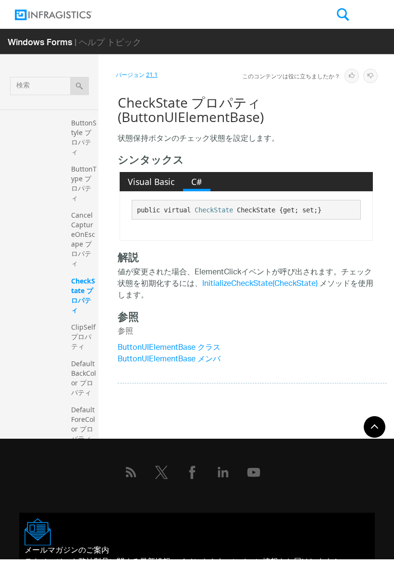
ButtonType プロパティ (84, 183)
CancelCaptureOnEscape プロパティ (83, 239)
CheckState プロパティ (83, 295)
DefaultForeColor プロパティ (83, 424)
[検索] (79, 86)
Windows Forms (40, 41)
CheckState (214, 210)
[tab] (151, 181)
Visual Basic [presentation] (151, 181)
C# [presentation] (196, 181)
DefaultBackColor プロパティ (83, 378)
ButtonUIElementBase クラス (169, 348)
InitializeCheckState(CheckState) (260, 284)
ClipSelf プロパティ (84, 336)
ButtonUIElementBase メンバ (169, 360)
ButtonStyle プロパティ (84, 137)
